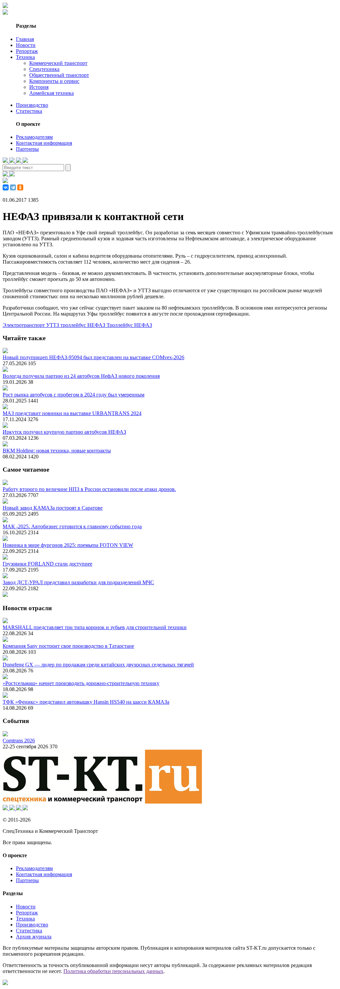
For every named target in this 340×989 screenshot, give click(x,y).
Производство (32, 105)
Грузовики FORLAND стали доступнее (47, 564)
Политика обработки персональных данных (113, 971)
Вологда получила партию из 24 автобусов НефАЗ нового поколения (81, 376)
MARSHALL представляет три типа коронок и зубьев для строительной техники (95, 627)
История (38, 87)
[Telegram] (13, 187)
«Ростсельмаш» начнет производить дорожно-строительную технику (81, 683)
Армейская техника (51, 93)
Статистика (29, 111)
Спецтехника (44, 69)
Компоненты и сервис (54, 81)
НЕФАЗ (143, 325)
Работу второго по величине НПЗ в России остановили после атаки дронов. (89, 489)
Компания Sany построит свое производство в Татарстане (68, 646)
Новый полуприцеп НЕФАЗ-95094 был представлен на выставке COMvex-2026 (93, 357)
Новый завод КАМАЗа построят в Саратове (53, 508)
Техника (25, 57)
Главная (25, 39)
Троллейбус (120, 325)
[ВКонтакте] (6, 187)
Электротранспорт (24, 325)
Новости (26, 45)
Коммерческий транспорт (58, 63)
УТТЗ (53, 325)
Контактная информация (44, 143)
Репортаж (27, 51)
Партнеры (27, 149)
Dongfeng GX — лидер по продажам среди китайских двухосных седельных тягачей (98, 664)
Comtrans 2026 (19, 740)
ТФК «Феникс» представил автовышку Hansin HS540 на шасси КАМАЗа (86, 702)
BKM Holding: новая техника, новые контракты (57, 450)
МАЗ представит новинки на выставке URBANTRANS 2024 (72, 413)
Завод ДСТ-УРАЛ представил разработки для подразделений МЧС (78, 582)
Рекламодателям (34, 137)
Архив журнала (33, 936)
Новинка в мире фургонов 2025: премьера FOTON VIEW (68, 545)
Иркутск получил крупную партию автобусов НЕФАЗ (64, 432)
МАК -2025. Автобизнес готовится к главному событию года (72, 526)
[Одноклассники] (20, 187)
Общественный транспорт (59, 75)
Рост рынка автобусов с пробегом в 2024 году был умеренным (73, 394)
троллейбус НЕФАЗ (83, 325)
